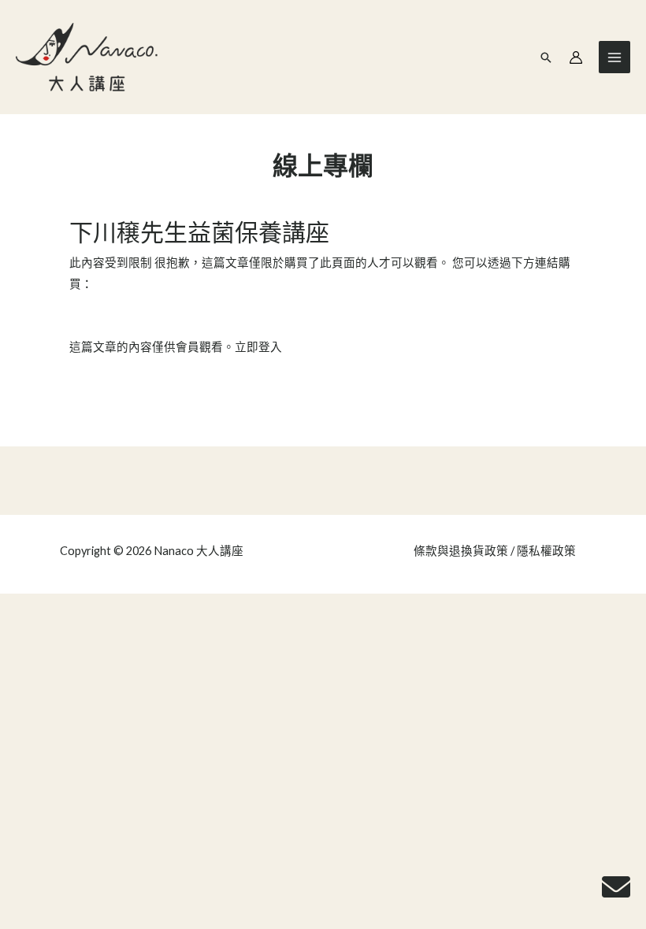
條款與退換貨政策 (461, 550)
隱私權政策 (546, 550)
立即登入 (258, 346)
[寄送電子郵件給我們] (616, 886)
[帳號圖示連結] (576, 57)
